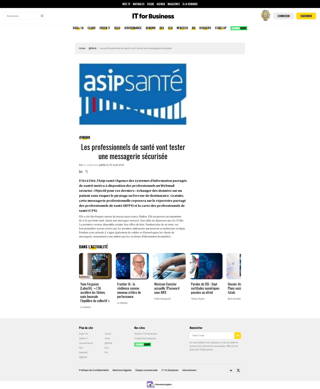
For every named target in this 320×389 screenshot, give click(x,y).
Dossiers (205, 28)
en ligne (180, 228)
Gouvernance (133, 28)
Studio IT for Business (145, 334)
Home (82, 48)
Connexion (284, 16)
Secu (117, 28)
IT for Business (170, 370)
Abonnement (189, 370)
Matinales (138, 4)
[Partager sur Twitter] (86, 171)
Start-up (221, 28)
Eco (170, 28)
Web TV (126, 4)
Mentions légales (122, 370)
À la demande (190, 4)
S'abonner (306, 16)
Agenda (161, 4)
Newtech (182, 28)
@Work (151, 28)
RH (193, 28)
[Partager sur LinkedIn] (80, 171)
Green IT (105, 28)
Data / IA (78, 28)
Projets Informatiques (145, 338)
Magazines (174, 4)
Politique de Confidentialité (94, 370)
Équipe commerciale (147, 370)
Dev (162, 28)
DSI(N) (150, 4)
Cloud (92, 28)
